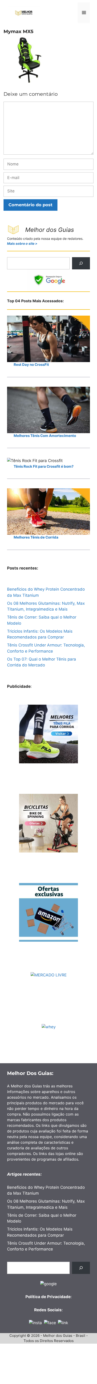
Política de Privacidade (48, 1296)
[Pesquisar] (81, 263)
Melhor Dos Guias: (30, 1073)
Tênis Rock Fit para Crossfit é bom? (43, 466)
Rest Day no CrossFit (31, 364)
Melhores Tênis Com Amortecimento (45, 435)
